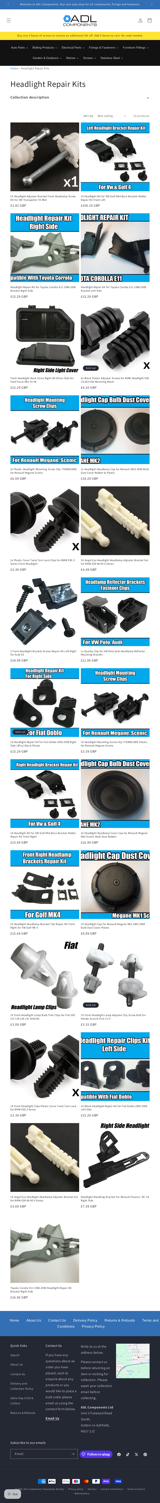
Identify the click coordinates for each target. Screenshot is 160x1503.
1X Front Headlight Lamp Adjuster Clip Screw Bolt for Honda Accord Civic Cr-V (113, 1017)
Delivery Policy (85, 1320)
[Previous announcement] (8, 4)
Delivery (92, 1489)
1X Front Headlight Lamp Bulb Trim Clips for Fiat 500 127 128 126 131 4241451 (42, 1017)
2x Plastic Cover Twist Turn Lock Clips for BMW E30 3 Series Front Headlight (42, 562)
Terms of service (136, 1489)
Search (15, 1355)
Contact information (112, 1489)
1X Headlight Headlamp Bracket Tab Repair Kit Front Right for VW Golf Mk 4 (42, 926)
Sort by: (89, 116)
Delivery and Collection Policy (21, 1386)
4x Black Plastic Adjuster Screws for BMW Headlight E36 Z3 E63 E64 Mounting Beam (115, 380)
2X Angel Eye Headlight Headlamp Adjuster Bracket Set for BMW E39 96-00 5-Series (114, 562)
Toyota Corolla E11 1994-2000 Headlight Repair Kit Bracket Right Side (40, 1289)
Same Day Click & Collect (21, 1400)
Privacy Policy (93, 1326)
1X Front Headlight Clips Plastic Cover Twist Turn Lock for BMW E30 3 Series (43, 1108)
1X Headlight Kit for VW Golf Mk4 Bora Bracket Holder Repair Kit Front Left (113, 198)
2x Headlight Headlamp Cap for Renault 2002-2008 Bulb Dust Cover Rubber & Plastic (115, 471)
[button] (8, 20)
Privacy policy (76, 1489)
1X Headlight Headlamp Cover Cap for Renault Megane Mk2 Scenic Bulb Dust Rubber (114, 834)
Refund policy (82, 1493)
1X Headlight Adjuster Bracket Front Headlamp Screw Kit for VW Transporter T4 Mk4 (43, 198)
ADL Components (33, 1489)
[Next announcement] (151, 4)
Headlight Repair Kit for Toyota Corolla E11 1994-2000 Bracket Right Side (43, 289)
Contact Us (57, 1320)
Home (14, 68)
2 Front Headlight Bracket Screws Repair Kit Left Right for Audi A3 (43, 653)
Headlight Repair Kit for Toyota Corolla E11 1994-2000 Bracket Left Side (113, 289)
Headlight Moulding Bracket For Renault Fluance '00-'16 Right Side (115, 1198)
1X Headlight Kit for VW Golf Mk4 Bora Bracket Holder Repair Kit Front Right (43, 834)
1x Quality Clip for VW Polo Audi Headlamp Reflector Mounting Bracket (113, 653)
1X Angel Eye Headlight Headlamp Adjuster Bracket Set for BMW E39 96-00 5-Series (44, 1198)
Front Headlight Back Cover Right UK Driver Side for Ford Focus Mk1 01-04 (42, 380)
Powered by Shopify (53, 1489)
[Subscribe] (73, 1454)
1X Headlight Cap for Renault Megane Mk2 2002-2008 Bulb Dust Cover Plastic (113, 926)
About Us (33, 1320)
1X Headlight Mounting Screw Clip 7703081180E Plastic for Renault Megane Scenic (114, 743)
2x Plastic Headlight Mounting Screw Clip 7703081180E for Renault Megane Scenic (43, 471)
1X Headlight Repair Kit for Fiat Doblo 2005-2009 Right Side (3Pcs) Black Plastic (43, 743)
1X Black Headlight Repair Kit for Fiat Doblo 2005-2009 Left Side (114, 1108)
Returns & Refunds (120, 1320)
